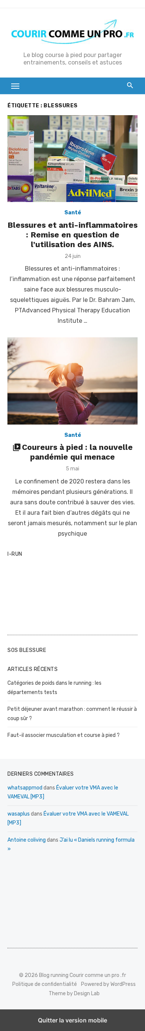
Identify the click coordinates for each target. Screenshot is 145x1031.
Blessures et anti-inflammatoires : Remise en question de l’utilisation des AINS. (72, 234)
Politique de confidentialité (44, 984)
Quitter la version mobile (72, 1020)
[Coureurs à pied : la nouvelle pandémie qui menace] (72, 380)
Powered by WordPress (108, 984)
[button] (15, 86)
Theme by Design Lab (74, 993)
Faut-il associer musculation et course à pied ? (63, 735)
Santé (72, 212)
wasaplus (18, 814)
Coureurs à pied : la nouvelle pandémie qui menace (77, 451)
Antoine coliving (26, 840)
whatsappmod (24, 788)
